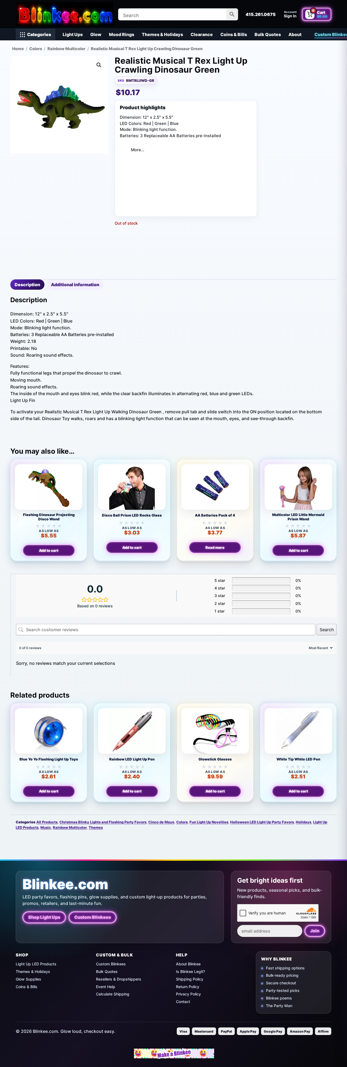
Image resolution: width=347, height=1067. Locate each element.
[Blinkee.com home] (64, 14)
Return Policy (187, 986)
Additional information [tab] (75, 284)
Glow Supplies (28, 979)
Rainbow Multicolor (66, 48)
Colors (35, 48)
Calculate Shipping (112, 994)
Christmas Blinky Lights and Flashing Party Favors (102, 822)
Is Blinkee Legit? (190, 971)
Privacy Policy (188, 994)
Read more (214, 547)
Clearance (202, 34)
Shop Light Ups (44, 917)
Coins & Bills (233, 34)
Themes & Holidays (162, 34)
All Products (46, 822)
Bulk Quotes (268, 34)
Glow (95, 34)
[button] (99, 65)
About (294, 34)
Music (45, 827)
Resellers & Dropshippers (118, 979)
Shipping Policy (189, 979)
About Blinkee (188, 964)
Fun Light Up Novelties (208, 822)
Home (18, 48)
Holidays (303, 822)
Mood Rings (121, 34)
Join (314, 930)
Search (327, 629)
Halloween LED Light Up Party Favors (262, 822)
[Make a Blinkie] (174, 1053)
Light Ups (73, 34)
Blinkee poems (279, 998)
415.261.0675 (261, 14)
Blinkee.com (65, 884)
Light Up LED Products (36, 964)
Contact (183, 1001)
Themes (96, 827)
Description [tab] (27, 284)
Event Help (105, 986)
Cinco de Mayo (161, 822)
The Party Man (279, 1005)
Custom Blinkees (92, 917)
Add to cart (48, 550)
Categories (39, 34)
